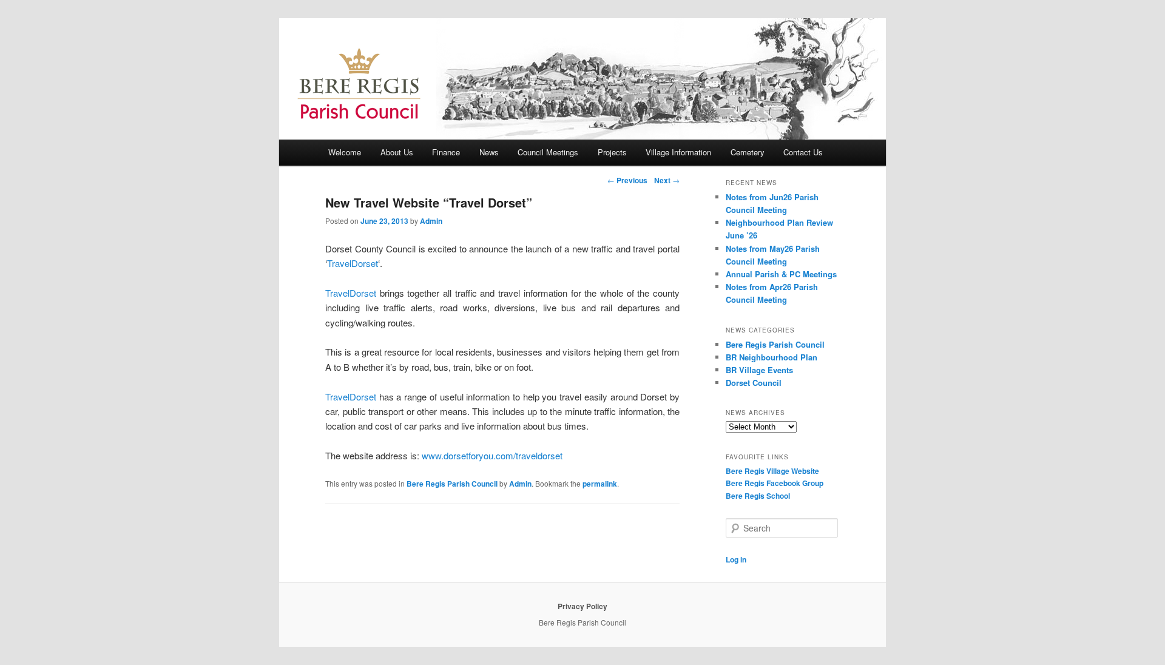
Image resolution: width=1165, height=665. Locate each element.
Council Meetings (548, 152)
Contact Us (803, 152)
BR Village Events (759, 370)
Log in (736, 559)
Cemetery (748, 152)
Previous (627, 180)
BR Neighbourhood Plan (771, 357)
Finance (446, 152)
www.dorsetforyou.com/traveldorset (492, 455)
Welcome (344, 152)
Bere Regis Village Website (772, 470)
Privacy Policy (582, 606)
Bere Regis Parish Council (452, 483)
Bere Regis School (758, 495)
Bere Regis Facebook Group (774, 483)
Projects (612, 152)
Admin (431, 220)
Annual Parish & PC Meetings (781, 274)
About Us (396, 152)
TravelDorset (352, 263)
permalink (599, 483)
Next (667, 180)
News (489, 152)
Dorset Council (754, 382)
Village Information (678, 152)
